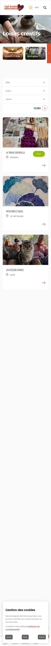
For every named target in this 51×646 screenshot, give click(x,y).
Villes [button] (7, 82)
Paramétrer (25, 637)
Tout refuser (9, 637)
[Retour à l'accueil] (14, 7)
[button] (25, 108)
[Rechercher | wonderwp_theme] (44, 7)
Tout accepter (41, 637)
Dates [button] (8, 91)
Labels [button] (8, 99)
